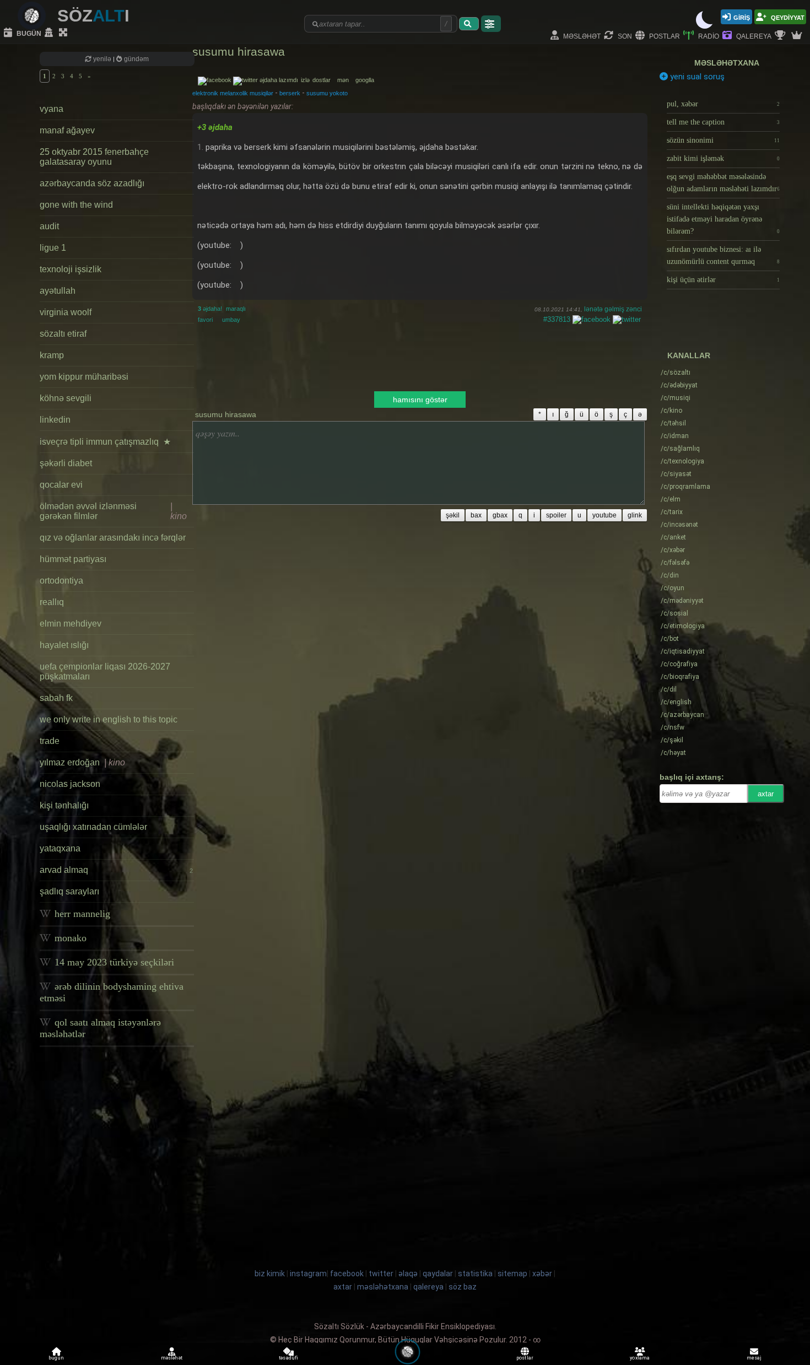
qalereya (753, 35)
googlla (364, 80)
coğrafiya (679, 664)
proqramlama (685, 486)
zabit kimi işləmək (723, 158)
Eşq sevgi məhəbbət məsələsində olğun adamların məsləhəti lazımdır (723, 182)
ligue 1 (53, 247)
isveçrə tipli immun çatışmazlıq (105, 441)
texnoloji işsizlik (70, 269)
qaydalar (438, 1273)
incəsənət (679, 524)
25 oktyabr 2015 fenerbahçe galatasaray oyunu (94, 156)
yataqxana (60, 848)
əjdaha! (210, 308)
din (670, 575)
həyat (673, 753)
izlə (306, 80)
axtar (766, 794)
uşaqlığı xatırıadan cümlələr (93, 827)
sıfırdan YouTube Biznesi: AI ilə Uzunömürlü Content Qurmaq (723, 255)
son (624, 35)
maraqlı (236, 308)
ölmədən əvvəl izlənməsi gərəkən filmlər (113, 511)
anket (673, 537)
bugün (28, 33)
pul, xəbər (723, 104)
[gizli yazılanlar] (50, 33)
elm (671, 499)
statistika (475, 1273)
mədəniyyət (682, 601)
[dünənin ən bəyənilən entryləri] (781, 35)
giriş (741, 16)
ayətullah (57, 290)
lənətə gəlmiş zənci (613, 309)
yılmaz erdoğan (82, 762)
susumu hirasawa (238, 51)
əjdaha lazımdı (279, 80)
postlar (663, 35)
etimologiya (683, 626)
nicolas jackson (70, 784)
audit (49, 226)
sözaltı (675, 372)
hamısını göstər (420, 399)
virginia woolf (65, 312)
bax (476, 515)
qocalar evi (61, 484)
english (676, 702)
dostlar (324, 80)
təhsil (673, 423)
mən (345, 80)
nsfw (672, 727)
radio (707, 35)
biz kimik (271, 1273)
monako (69, 937)
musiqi (675, 398)
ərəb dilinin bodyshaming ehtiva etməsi (111, 992)
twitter (381, 1273)
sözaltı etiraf (63, 333)
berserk (289, 93)
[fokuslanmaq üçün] (64, 33)
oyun (672, 588)
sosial (674, 613)
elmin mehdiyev (70, 623)
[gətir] (469, 23)
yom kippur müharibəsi (84, 376)
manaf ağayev (67, 130)
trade (50, 741)
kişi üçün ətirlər (723, 280)
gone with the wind (76, 204)
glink (635, 515)
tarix (672, 512)
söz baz (463, 1286)
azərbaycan (682, 715)
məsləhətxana (726, 62)
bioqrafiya (680, 677)
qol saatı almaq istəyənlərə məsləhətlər (100, 1028)
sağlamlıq (680, 448)
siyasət (676, 474)
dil (669, 689)
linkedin (55, 419)
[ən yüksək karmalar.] (798, 35)
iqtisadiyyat (683, 651)
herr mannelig (81, 913)
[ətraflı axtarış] (491, 23)
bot (670, 639)
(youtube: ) (220, 245)
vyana (51, 109)
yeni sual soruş (696, 77)
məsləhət (581, 35)
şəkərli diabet (66, 463)
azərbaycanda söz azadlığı (92, 183)
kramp (52, 355)
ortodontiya (61, 580)
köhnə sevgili (65, 398)
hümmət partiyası (73, 559)
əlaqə (408, 1273)
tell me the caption (723, 122)
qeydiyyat (786, 16)
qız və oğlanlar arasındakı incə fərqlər (113, 537)
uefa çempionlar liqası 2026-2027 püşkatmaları (105, 671)
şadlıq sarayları (69, 891)
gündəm (135, 59)
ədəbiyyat (679, 385)
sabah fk (56, 698)
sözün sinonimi (723, 140)
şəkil (453, 515)
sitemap (512, 1273)
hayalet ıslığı (64, 645)
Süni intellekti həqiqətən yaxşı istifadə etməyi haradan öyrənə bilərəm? (723, 219)
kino (671, 410)
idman (675, 436)
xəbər (673, 550)
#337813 (556, 319)
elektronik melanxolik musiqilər (232, 93)
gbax (500, 515)
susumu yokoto (327, 93)
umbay (231, 319)
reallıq (52, 602)
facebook (347, 1273)
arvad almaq (116, 870)
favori (205, 319)
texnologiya (682, 461)
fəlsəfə (675, 562)
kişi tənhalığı (64, 805)
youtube (604, 515)
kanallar (688, 355)
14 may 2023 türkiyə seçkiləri (113, 962)
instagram (308, 1273)
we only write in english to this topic (108, 719)
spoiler (556, 515)
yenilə (102, 59)
